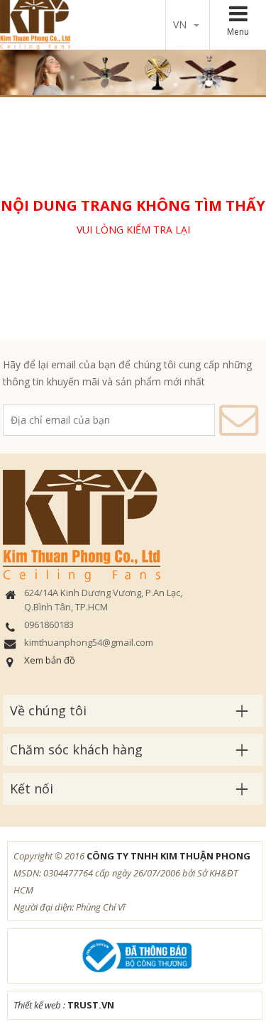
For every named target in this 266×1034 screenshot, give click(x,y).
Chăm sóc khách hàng (76, 749)
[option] (133, 72)
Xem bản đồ (49, 660)
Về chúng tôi (48, 710)
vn (180, 24)
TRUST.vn (90, 1005)
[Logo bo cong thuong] (135, 955)
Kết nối (31, 788)
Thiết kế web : (39, 1005)
